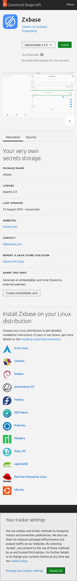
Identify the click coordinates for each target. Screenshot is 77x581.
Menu (70, 4)
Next (69, 121)
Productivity (29, 31)
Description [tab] (13, 137)
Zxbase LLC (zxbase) (34, 26)
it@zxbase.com (12, 244)
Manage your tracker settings (24, 570)
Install (65, 44)
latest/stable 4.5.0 (37, 44)
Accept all (56, 570)
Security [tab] (31, 137)
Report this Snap (13, 261)
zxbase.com (10, 226)
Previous (60, 121)
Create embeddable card (21, 293)
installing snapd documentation (41, 339)
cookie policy (19, 560)
